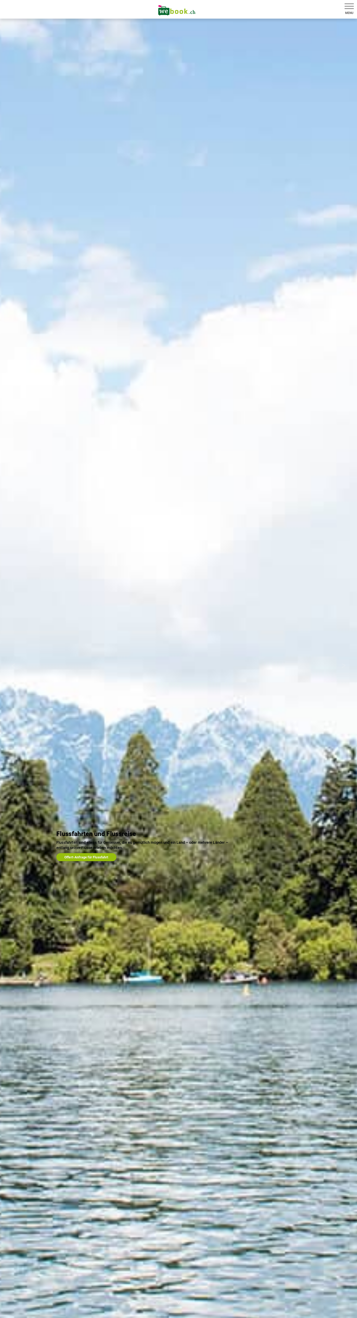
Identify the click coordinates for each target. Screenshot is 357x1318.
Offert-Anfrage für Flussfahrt (86, 857)
